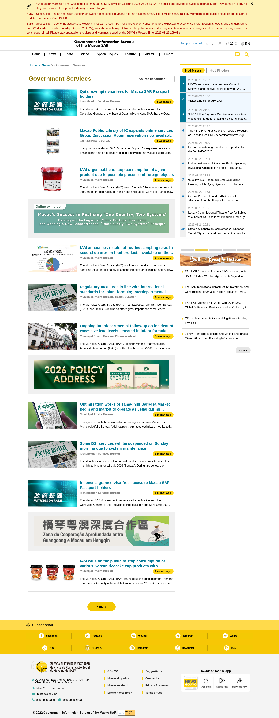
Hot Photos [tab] (219, 70)
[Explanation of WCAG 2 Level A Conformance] (126, 712)
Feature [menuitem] (130, 54)
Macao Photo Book (119, 692)
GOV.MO (112, 671)
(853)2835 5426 (72, 699)
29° (233, 43)
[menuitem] (52, 54)
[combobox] (155, 79)
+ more (243, 350)
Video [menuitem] (85, 54)
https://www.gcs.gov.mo (50, 688)
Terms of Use (153, 692)
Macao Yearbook (118, 685)
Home (32, 65)
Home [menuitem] (36, 54)
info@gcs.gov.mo (47, 693)
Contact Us (152, 678)
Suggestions (153, 671)
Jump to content (191, 43)
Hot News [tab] (193, 70)
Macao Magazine (118, 678)
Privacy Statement (157, 685)
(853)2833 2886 (45, 699)
